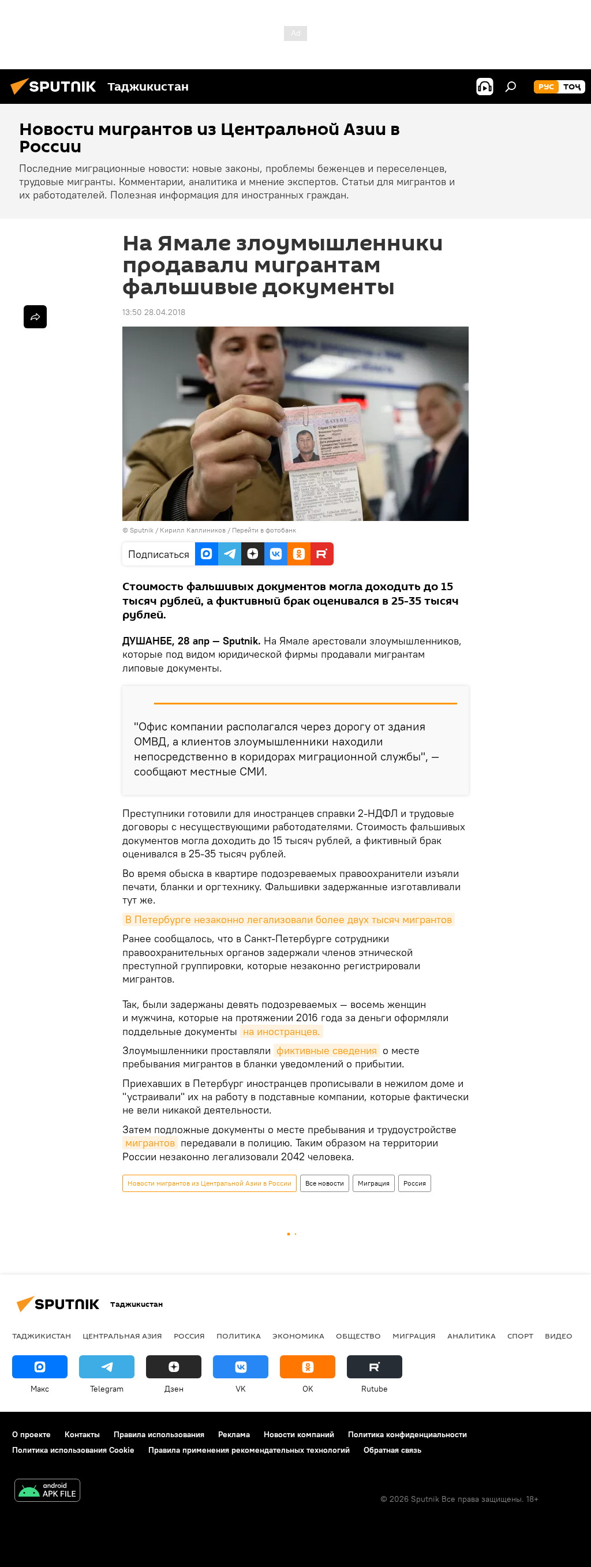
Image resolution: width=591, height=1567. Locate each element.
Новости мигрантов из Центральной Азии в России (209, 1183)
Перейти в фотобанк (264, 530)
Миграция (374, 1183)
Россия (414, 1183)
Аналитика (471, 1335)
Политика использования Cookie (73, 1450)
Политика (238, 1335)
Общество (358, 1335)
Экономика (298, 1335)
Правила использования (159, 1434)
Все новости (324, 1183)
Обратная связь (392, 1450)
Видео (559, 1335)
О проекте (31, 1434)
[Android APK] (47, 1492)
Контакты (82, 1434)
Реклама (234, 1434)
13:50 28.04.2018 (153, 312)
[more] (35, 316)
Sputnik (142, 530)
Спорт (520, 1335)
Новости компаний (299, 1434)
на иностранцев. (281, 1031)
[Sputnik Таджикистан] (56, 96)
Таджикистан (41, 1335)
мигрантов (150, 1142)
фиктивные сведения (326, 1050)
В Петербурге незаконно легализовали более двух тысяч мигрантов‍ (288, 919)
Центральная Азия (122, 1335)
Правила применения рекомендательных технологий (249, 1450)
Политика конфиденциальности (407, 1434)
